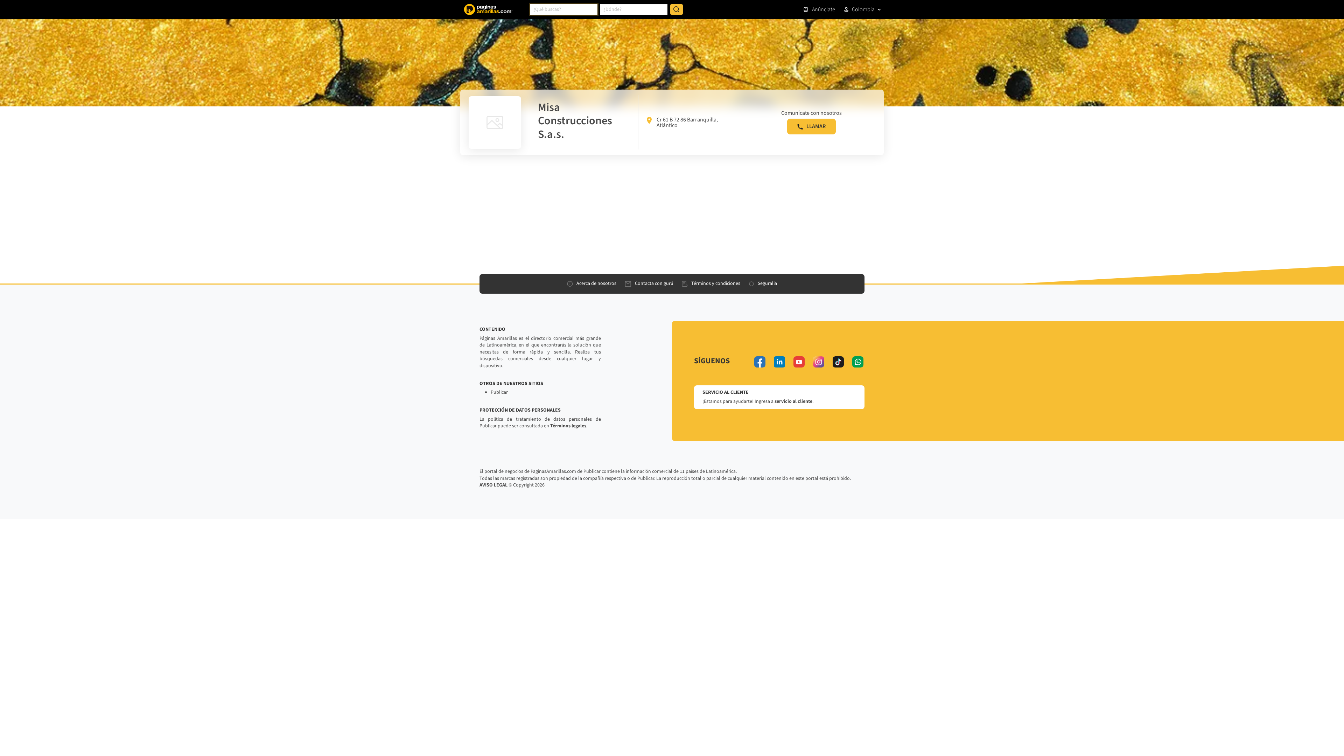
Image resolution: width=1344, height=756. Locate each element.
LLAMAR (816, 126)
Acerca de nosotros (596, 283)
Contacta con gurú (654, 283)
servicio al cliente (793, 401)
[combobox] (563, 9)
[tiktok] (838, 362)
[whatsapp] (857, 362)
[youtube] (799, 362)
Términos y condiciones (715, 283)
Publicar (499, 392)
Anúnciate (823, 9)
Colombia (863, 9)
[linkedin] (779, 362)
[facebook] (759, 362)
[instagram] (818, 362)
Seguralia (767, 283)
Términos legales (568, 425)
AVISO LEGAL (493, 485)
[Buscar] (676, 9)
